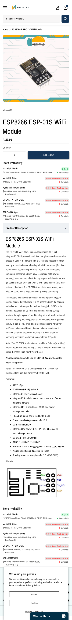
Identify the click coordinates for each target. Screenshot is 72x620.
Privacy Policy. (33, 585)
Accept (34, 594)
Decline (34, 603)
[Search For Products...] (65, 19)
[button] (5, 8)
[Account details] (58, 8)
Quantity (7, 147)
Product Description (17, 228)
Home (5, 29)
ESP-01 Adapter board (48, 358)
